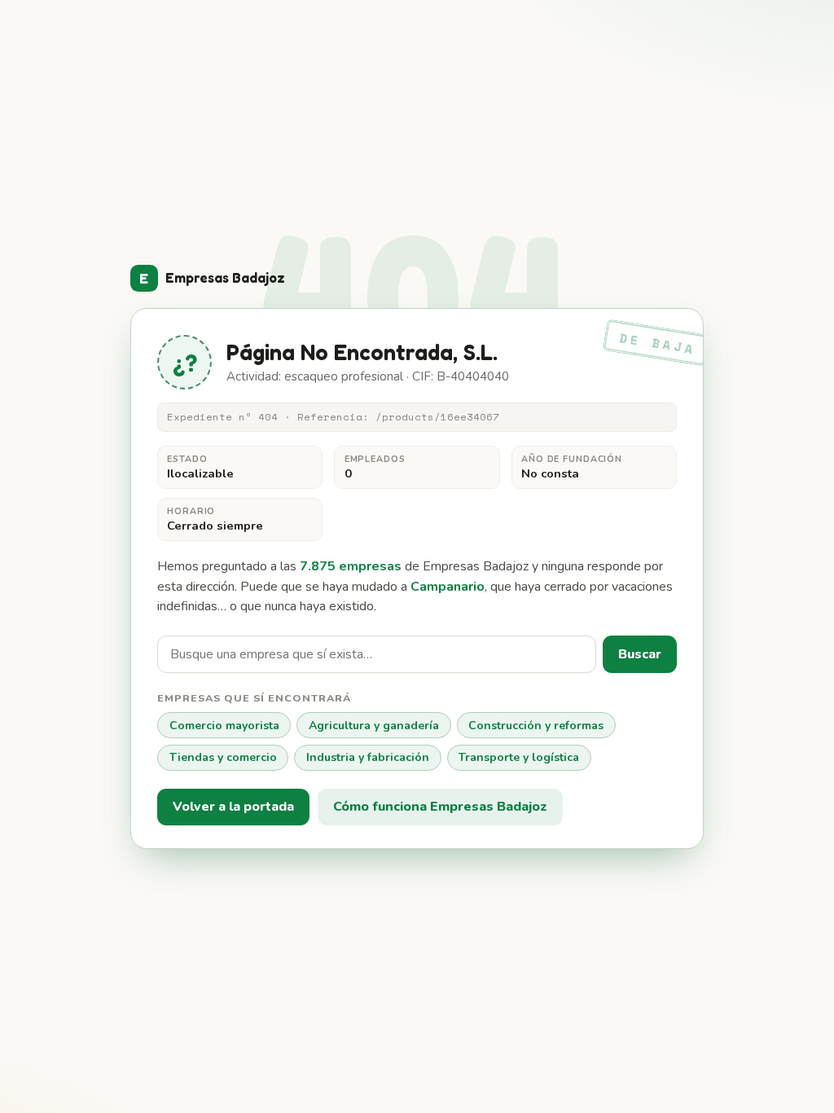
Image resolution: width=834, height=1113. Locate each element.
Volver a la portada (233, 807)
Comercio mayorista (224, 725)
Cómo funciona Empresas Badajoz (440, 807)
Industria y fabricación (367, 757)
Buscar (639, 654)
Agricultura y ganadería (374, 725)
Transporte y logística (519, 757)
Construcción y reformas (536, 725)
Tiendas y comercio (223, 757)
